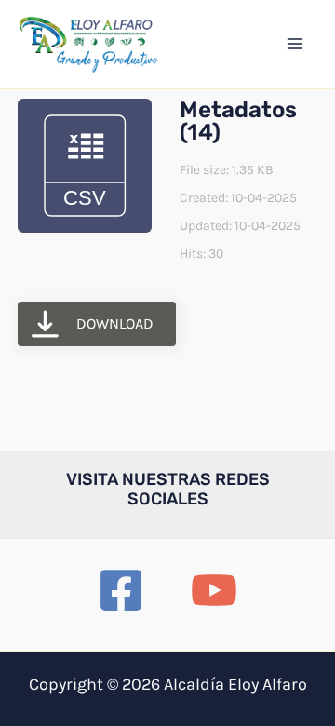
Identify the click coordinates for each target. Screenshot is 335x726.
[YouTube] (214, 590)
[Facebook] (121, 590)
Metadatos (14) (238, 121)
